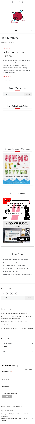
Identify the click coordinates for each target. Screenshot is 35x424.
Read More (6, 76)
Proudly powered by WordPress (11, 418)
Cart (11, 411)
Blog (25, 407)
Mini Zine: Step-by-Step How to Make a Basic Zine (17, 328)
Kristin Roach (7, 80)
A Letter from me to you (10, 271)
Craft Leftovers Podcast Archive (11, 407)
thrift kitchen (6, 48)
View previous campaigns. (9, 393)
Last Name (5, 386)
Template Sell (5, 420)
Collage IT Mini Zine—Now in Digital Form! (16, 268)
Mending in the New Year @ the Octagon (15, 259)
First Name (5, 379)
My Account (5, 411)
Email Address (7, 372)
